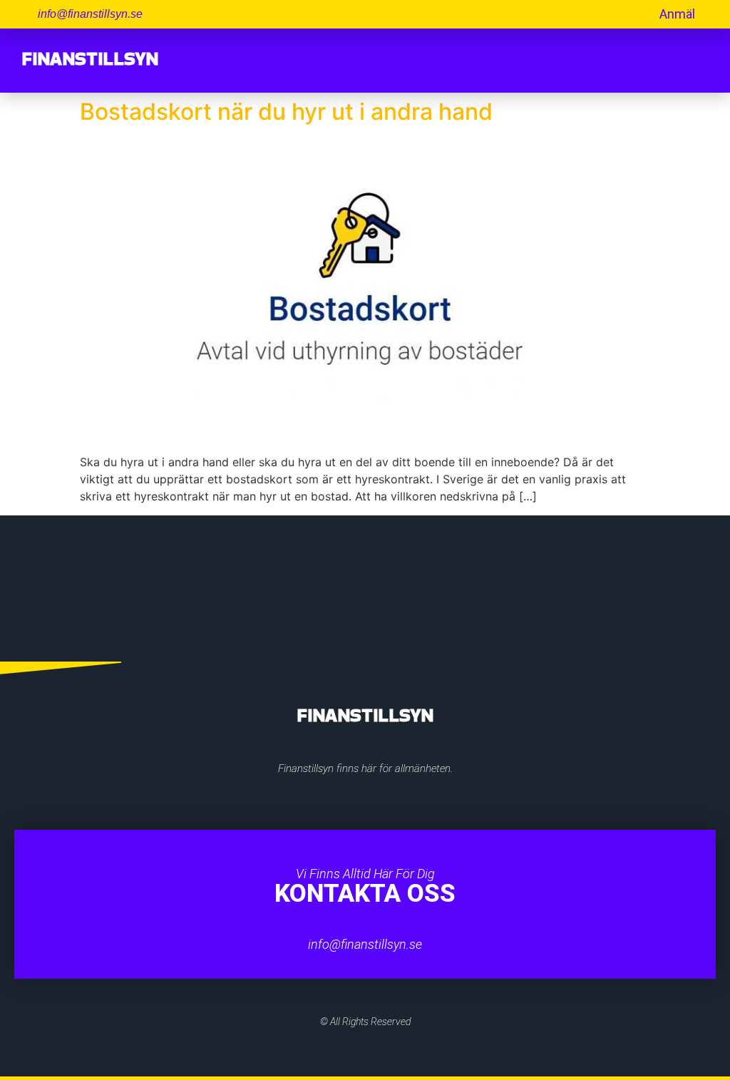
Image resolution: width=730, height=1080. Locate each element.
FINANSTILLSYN (89, 58)
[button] (697, 60)
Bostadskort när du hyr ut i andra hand (286, 111)
